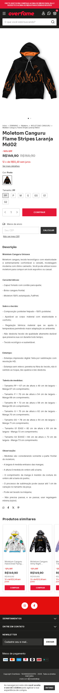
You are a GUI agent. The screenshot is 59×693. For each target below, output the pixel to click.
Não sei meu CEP (11, 236)
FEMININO (14, 126)
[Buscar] (52, 22)
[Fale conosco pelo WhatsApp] (49, 14)
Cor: (7, 172)
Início (4, 126)
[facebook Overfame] (34, 605)
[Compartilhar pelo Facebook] (8, 507)
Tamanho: (8, 190)
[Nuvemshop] (29, 679)
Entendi (49, 688)
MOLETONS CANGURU (40, 126)
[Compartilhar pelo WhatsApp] (3, 507)
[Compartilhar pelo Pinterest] (18, 507)
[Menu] (4, 13)
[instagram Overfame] (24, 605)
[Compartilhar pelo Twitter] (13, 507)
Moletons (24, 126)
